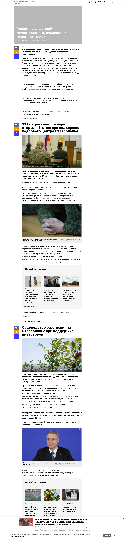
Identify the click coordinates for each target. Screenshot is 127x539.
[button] (26, 522)
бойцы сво (52, 312)
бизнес (42, 312)
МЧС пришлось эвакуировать (54, 112)
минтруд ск (26, 316)
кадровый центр (64, 312)
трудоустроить (38, 262)
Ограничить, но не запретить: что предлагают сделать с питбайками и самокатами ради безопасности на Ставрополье (62, 522)
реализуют (34, 475)
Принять (107, 535)
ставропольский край (29, 312)
